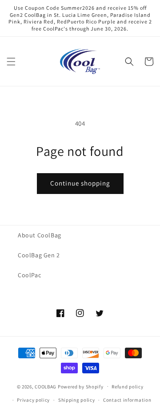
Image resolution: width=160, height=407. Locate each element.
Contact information (127, 400)
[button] (11, 61)
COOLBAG (45, 386)
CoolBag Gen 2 (39, 255)
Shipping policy (76, 400)
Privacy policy (33, 400)
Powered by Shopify (81, 386)
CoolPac (29, 275)
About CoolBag (39, 235)
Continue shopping (80, 183)
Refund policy (127, 387)
